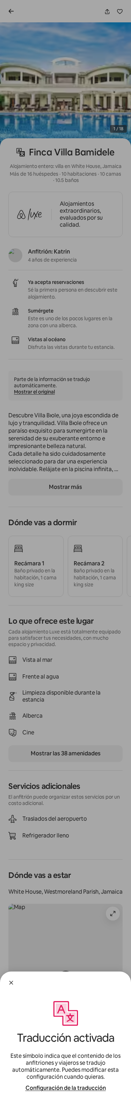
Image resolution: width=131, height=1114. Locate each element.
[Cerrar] (11, 982)
